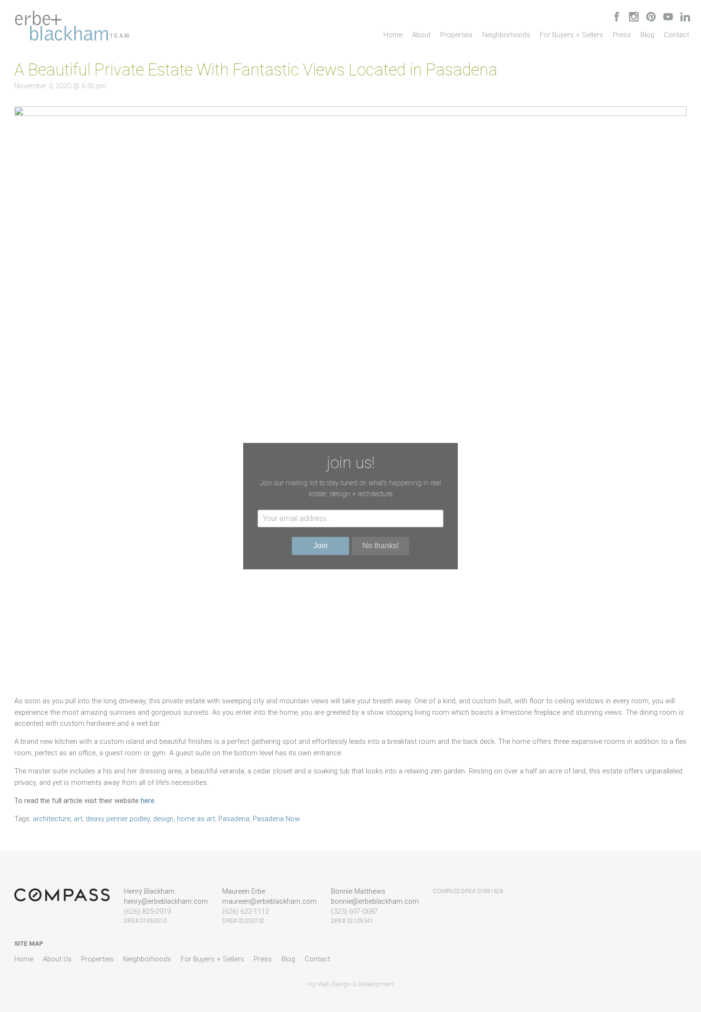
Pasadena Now (276, 818)
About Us (57, 959)
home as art (196, 818)
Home (392, 35)
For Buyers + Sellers (571, 35)
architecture (52, 818)
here (148, 800)
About (421, 35)
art (78, 818)
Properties (456, 35)
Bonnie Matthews (358, 891)
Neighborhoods (506, 35)
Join (320, 546)
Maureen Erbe (243, 891)
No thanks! (380, 546)
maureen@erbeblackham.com (269, 901)
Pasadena (233, 818)
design (163, 818)
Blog (647, 35)
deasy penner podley (118, 818)
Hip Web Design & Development (350, 984)
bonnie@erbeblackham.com (375, 901)
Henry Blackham (149, 891)
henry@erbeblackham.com (166, 901)
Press (622, 35)
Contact (676, 35)
